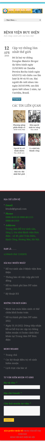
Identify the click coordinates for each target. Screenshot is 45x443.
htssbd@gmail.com (16, 208)
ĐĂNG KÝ (8, 420)
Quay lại (17, 99)
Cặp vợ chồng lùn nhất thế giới (25, 50)
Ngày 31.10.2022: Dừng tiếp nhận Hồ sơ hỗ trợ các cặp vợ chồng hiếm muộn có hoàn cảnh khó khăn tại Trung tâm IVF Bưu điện (23, 332)
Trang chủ (11, 354)
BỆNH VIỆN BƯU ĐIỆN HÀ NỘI (22, 437)
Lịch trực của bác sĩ (16, 367)
